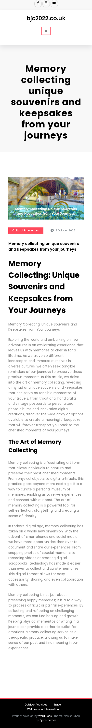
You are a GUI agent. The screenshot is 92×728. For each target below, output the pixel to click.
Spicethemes (47, 720)
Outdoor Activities (36, 705)
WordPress (45, 716)
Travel (58, 705)
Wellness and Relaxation (43, 709)
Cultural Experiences (26, 230)
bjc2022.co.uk (46, 18)
